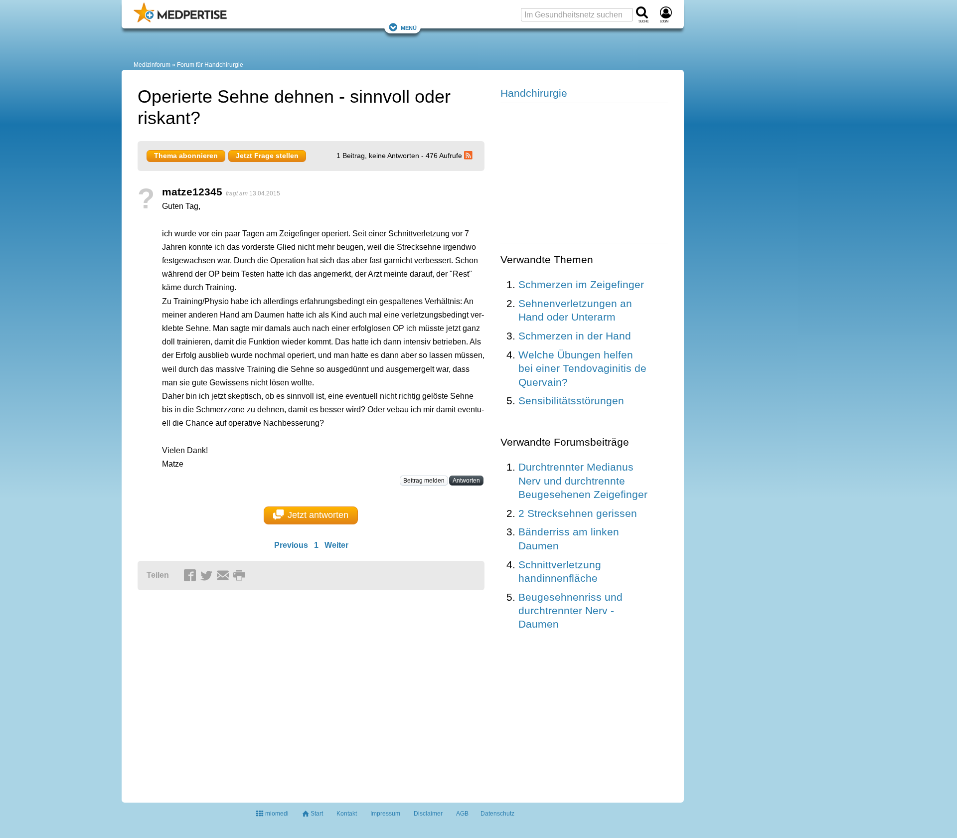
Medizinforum (152, 64)
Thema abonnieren (186, 156)
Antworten (466, 480)
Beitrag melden (424, 480)
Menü (409, 27)
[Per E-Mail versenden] (224, 575)
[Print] (240, 575)
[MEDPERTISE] (180, 20)
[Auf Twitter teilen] (207, 575)
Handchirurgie (533, 93)
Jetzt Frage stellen (267, 156)
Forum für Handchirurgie (210, 64)
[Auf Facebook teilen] (191, 575)
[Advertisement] (292, 692)
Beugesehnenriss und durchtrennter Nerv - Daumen (570, 610)
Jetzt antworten (318, 515)
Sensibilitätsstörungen (571, 400)
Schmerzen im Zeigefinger (581, 284)
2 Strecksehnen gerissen (577, 513)
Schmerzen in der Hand (574, 335)
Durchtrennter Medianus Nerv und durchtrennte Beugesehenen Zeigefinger (582, 480)
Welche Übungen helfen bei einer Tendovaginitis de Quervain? (582, 368)
